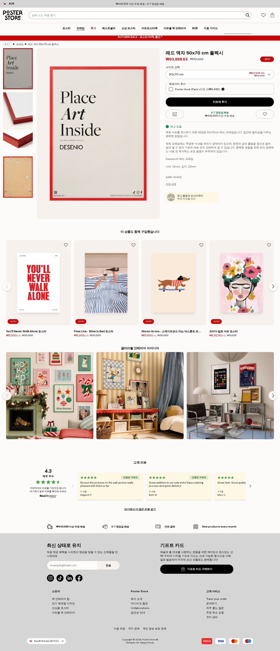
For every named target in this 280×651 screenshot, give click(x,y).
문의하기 (211, 603)
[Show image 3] (18, 142)
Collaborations (140, 608)
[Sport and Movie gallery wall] (230, 395)
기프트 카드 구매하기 (199, 569)
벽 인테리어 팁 (61, 599)
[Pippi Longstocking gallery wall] (140, 395)
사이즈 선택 (173, 67)
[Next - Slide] (273, 286)
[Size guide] (175, 114)
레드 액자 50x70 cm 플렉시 (43, 44)
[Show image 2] (18, 110)
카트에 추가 (220, 102)
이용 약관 (119, 628)
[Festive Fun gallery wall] (49, 395)
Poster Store (148, 639)
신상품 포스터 (60, 608)
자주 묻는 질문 (215, 608)
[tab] (263, 15)
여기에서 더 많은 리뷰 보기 (140, 509)
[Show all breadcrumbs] (7, 44)
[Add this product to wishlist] (265, 114)
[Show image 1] (18, 68)
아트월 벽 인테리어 (63, 612)
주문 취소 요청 (215, 612)
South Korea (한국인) (46, 641)
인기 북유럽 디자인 (63, 603)
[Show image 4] (18, 177)
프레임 (19, 44)
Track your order (216, 599)
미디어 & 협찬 (139, 603)
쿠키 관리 (212, 617)
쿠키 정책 (134, 628)
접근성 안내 (138, 612)
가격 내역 (171, 184)
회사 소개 (136, 599)
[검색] (247, 15)
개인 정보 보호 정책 (154, 628)
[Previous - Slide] (6, 286)
